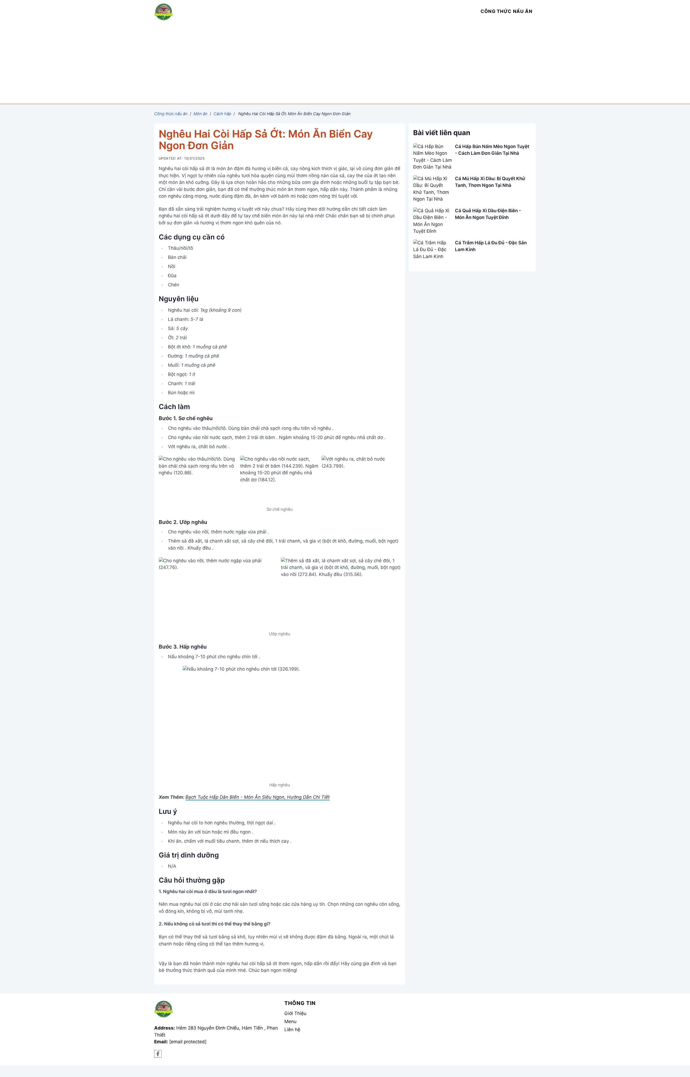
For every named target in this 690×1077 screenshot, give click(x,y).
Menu (290, 1021)
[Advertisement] (345, 63)
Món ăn (201, 113)
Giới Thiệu (295, 1013)
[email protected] (187, 1041)
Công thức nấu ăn (171, 113)
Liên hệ (292, 1029)
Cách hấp (222, 113)
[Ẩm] (158, 1054)
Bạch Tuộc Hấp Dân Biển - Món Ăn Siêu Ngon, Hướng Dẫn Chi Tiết (257, 797)
